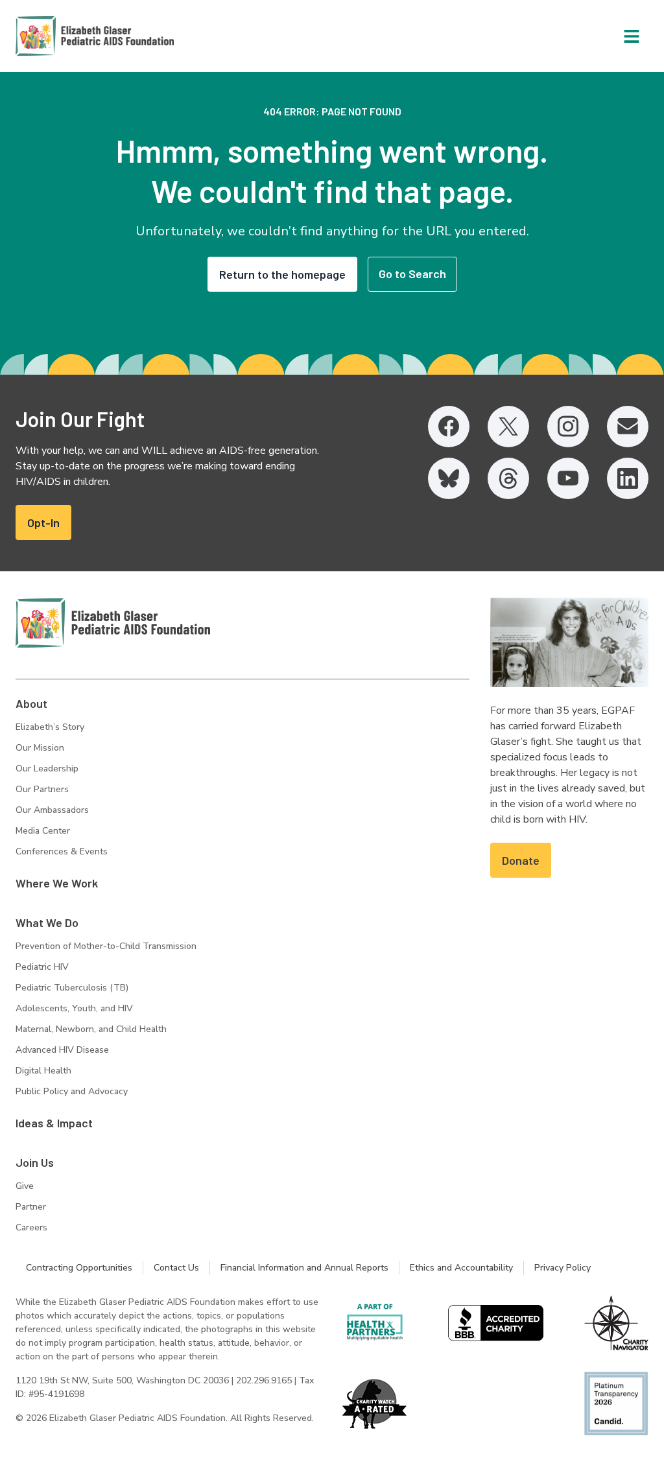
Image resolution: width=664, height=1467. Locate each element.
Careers (31, 1227)
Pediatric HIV (42, 967)
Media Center (43, 831)
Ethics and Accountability (461, 1268)
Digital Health (43, 1070)
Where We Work (57, 883)
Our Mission (40, 748)
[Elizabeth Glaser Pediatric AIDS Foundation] (113, 623)
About (31, 703)
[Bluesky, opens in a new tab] (448, 478)
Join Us (35, 1162)
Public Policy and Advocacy (72, 1091)
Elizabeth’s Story (50, 727)
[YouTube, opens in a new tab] (568, 478)
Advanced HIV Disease (62, 1050)
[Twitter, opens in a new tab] (508, 426)
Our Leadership (47, 768)
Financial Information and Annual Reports (304, 1268)
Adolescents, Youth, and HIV (74, 1008)
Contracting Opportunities (79, 1268)
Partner (31, 1207)
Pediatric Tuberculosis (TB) (72, 987)
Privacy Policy (562, 1268)
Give (25, 1186)
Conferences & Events (62, 851)
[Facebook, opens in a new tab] (448, 426)
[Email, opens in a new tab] (627, 426)
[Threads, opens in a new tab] (508, 478)
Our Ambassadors (52, 810)
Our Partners (42, 789)
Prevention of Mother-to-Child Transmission (106, 946)
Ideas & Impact (54, 1123)
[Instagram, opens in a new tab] (568, 426)
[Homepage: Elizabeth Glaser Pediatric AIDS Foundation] (61, 36)
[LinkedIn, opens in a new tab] (627, 478)
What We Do (47, 922)
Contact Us (176, 1268)
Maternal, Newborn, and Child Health (91, 1029)
